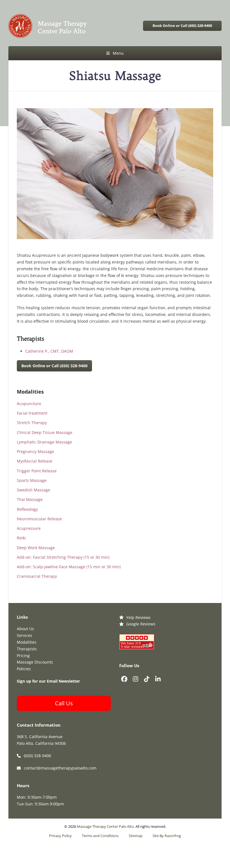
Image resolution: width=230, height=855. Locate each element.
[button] (115, 53)
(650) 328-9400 (37, 755)
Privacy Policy (60, 835)
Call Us (64, 703)
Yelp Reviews (138, 617)
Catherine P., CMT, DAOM (49, 351)
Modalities (26, 642)
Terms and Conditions (100, 835)
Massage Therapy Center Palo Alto (105, 826)
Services (24, 635)
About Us (25, 628)
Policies (24, 668)
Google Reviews (140, 624)
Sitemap (135, 835)
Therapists (27, 648)
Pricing (23, 655)
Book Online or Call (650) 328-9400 (182, 25)
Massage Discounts (35, 662)
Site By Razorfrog (167, 835)
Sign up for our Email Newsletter (48, 681)
